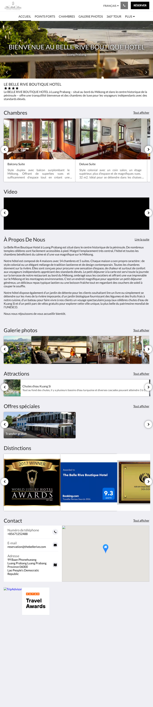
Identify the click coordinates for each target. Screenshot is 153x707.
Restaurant (85, 644)
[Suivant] (148, 149)
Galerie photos (87, 638)
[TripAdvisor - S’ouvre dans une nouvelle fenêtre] (145, 637)
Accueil (58, 638)
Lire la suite (142, 239)
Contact (58, 651)
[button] (105, 549)
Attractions (85, 641)
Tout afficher (141, 112)
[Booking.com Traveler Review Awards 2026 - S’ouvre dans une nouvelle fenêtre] (88, 482)
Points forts (60, 641)
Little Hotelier (85, 684)
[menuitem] (24, 16)
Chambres (84, 635)
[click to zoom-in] (17, 350)
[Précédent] (4, 149)
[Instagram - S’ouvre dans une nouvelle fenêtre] (135, 637)
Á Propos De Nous (61, 646)
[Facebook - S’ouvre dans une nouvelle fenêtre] (125, 637)
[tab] (64, 630)
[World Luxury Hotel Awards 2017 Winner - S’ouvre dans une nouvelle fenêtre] (32, 482)
